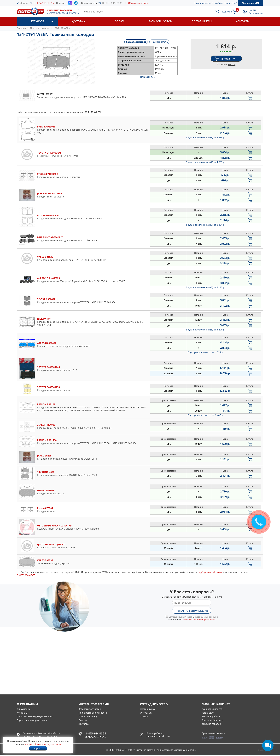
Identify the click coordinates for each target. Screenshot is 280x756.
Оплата (119, 21)
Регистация (208, 712)
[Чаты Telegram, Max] (268, 745)
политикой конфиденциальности (199, 619)
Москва (24, 3)
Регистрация (256, 13)
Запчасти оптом (160, 21)
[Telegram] (76, 3)
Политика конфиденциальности (34, 716)
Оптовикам (146, 712)
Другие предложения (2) (205, 162)
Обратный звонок (138, 3)
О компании (23, 708)
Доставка (78, 21)
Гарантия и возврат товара (32, 720)
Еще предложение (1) (205, 352)
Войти (252, 10)
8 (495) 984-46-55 (44, 3)
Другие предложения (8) (205, 137)
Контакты (242, 21)
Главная (21, 28)
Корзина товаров (211, 723)
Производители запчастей (93, 712)
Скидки (144, 716)
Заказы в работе (211, 716)
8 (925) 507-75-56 (95, 737)
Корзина (227, 11)
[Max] (70, 4)
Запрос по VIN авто (212, 720)
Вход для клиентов (212, 708)
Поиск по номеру (87, 716)
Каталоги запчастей (89, 708)
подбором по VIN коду (210, 572)
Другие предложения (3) (205, 329)
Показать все (147, 76)
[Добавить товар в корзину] (250, 98)
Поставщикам (202, 21)
